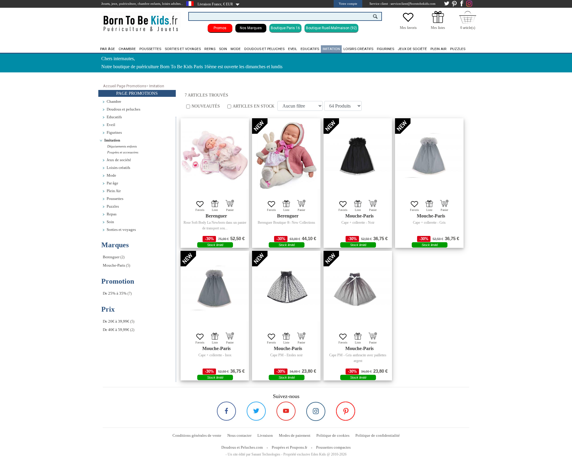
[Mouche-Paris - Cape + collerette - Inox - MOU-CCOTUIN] (215, 288)
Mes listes (438, 28)
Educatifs (310, 49)
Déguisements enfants (122, 146)
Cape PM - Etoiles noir (286, 355)
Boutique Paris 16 (285, 28)
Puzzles (457, 49)
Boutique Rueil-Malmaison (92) (331, 28)
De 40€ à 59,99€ (116, 330)
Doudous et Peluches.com (242, 447)
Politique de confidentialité (377, 435)
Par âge (107, 49)
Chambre (127, 49)
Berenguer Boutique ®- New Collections (286, 222)
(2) (114, 257)
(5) (116, 265)
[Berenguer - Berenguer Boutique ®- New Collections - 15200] (286, 155)
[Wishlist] (408, 22)
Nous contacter (239, 435)
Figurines (385, 49)
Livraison (265, 435)
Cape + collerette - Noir (357, 222)
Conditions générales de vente (196, 435)
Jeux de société (412, 49)
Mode (236, 49)
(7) (117, 293)
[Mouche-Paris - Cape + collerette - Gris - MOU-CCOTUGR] (429, 155)
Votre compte (348, 3)
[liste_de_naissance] (438, 22)
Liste (215, 210)
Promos (220, 28)
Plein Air (438, 49)
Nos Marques (251, 28)
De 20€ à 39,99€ (116, 321)
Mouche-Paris (114, 265)
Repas (209, 49)
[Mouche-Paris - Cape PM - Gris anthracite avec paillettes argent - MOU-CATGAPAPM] (358, 288)
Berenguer (111, 257)
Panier (230, 210)
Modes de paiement (294, 435)
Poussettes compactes (333, 447)
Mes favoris (408, 28)
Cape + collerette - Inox (214, 355)
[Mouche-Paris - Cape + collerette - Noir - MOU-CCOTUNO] (358, 155)
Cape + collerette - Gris (429, 222)
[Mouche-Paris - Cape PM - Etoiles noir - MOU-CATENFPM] (286, 288)
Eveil (292, 49)
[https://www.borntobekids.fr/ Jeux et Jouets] (141, 20)
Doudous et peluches (264, 49)
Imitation (331, 49)
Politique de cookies (332, 435)
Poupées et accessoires (122, 152)
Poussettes (150, 49)
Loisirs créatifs (358, 49)
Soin (223, 49)
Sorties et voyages (183, 49)
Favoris (199, 210)
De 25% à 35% (115, 293)
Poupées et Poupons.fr (289, 447)
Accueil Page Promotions (124, 86)
